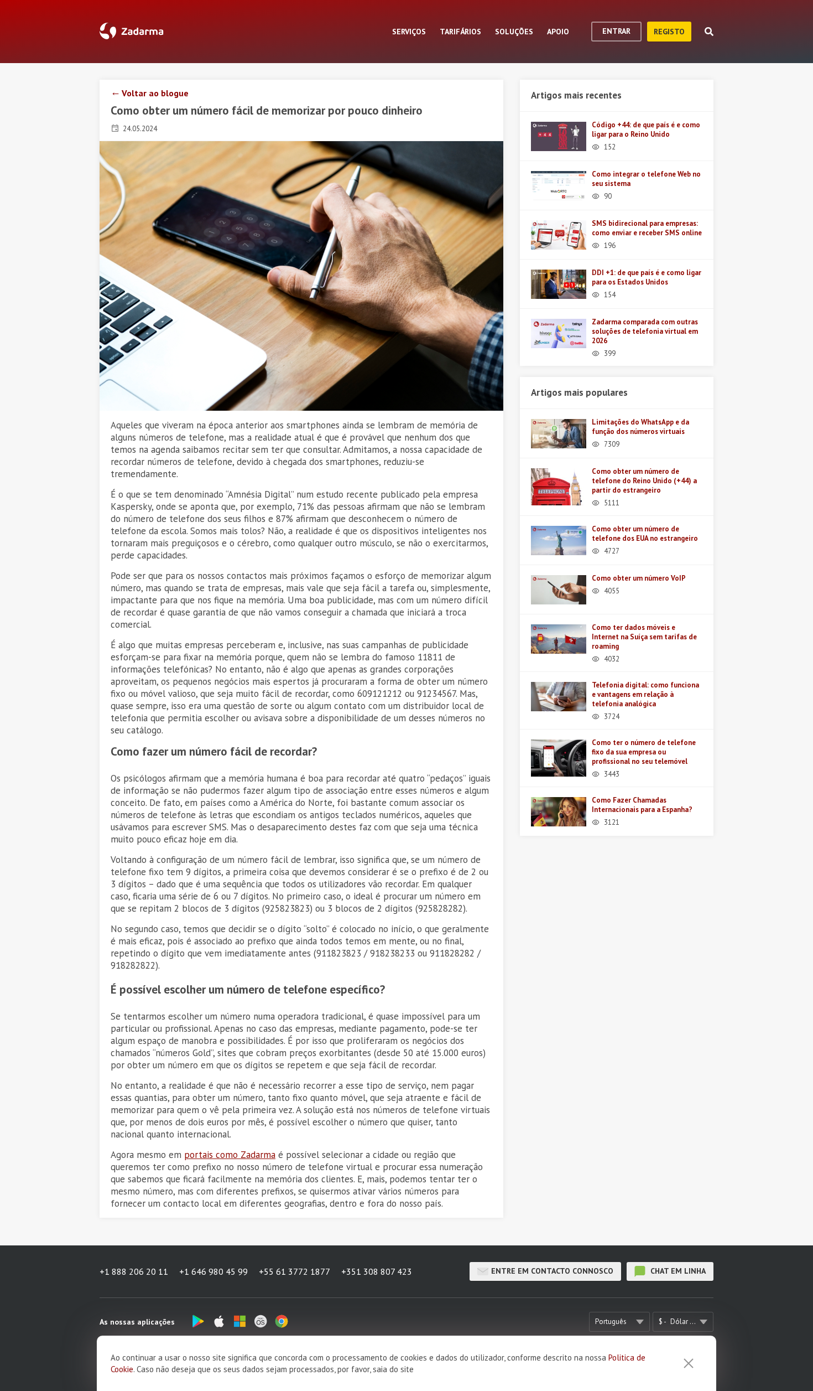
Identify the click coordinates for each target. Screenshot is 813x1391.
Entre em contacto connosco (552, 1271)
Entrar (616, 31)
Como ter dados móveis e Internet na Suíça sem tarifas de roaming (644, 637)
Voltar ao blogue (155, 93)
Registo (669, 32)
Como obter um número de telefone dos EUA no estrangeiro (645, 533)
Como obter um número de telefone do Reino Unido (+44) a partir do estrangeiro (644, 481)
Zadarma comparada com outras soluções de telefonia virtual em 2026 (645, 331)
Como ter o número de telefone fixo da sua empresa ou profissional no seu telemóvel (644, 752)
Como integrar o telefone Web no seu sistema (646, 178)
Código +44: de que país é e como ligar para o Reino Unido (646, 129)
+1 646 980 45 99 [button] (213, 1271)
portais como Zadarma (229, 1155)
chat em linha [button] (677, 1271)
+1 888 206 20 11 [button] (134, 1271)
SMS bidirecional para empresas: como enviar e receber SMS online (647, 228)
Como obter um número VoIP (639, 578)
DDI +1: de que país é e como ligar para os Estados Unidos (646, 277)
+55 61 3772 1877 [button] (294, 1271)
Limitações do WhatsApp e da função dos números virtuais (640, 426)
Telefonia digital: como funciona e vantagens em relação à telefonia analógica (645, 694)
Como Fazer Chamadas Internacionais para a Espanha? (642, 804)
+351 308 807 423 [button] (376, 1271)
